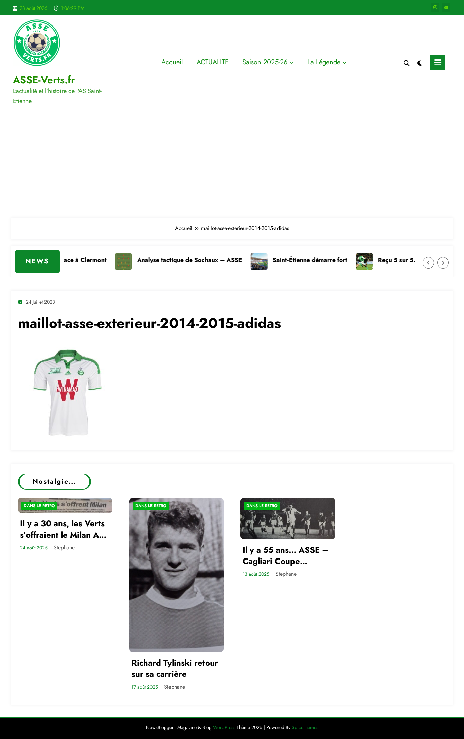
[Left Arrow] (428, 262)
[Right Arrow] (443, 262)
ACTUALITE (213, 62)
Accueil (172, 62)
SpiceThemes (305, 727)
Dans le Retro (39, 506)
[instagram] (435, 7)
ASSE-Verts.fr (44, 79)
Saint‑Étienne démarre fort (298, 260)
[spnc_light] (419, 62)
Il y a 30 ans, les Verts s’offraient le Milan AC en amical (62, 529)
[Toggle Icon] (437, 62)
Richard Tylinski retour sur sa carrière (174, 668)
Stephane (64, 547)
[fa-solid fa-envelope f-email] (446, 7)
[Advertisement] (232, 163)
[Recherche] (406, 62)
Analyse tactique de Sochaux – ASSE (178, 260)
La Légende (323, 62)
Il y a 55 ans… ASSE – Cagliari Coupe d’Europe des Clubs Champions (285, 555)
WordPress (224, 727)
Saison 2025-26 (265, 62)
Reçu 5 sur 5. (385, 260)
